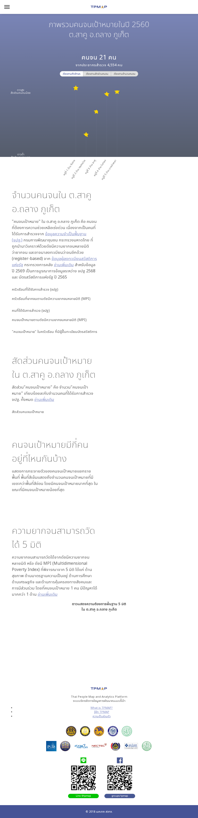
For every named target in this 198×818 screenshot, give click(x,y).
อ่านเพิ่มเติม (64, 264)
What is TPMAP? (101, 708)
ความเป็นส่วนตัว (102, 716)
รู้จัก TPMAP (101, 712)
